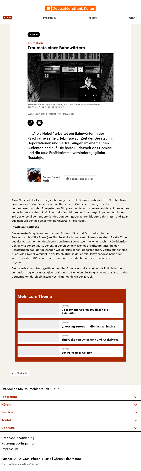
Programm (49, 17)
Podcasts (92, 17)
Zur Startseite (20, 373)
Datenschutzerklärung (17, 438)
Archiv (34, 34)
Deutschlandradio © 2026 (20, 464)
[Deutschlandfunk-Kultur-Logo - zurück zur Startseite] (70, 8)
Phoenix (38, 459)
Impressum (9, 449)
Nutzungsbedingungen (18, 443)
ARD (18, 459)
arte (49, 459)
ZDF (26, 459)
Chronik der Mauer (67, 459)
